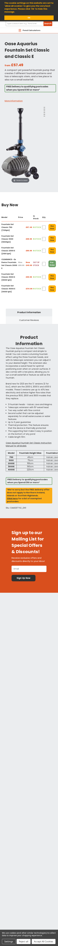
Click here (12, 498)
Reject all (23, 941)
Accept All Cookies (43, 941)
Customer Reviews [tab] (29, 320)
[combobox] (29, 23)
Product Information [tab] (29, 312)
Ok (29, 17)
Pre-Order (52, 263)
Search (48, 23)
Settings (8, 941)
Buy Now (52, 227)
